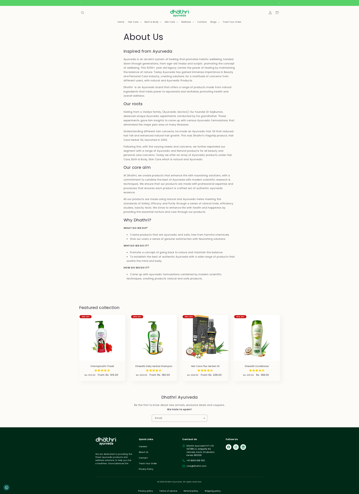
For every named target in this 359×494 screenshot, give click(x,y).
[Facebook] (228, 447)
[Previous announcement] (80, 3)
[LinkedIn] (243, 447)
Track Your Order (148, 463)
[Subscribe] (203, 418)
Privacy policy (145, 491)
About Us (143, 452)
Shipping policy (213, 491)
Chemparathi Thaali (102, 366)
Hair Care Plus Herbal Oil (205, 366)
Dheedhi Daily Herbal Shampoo (153, 366)
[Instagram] (236, 447)
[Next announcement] (279, 3)
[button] (82, 12)
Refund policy (191, 491)
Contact (143, 457)
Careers (143, 446)
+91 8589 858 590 (196, 460)
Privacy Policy (146, 469)
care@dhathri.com (197, 466)
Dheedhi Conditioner (257, 366)
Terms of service (168, 491)
